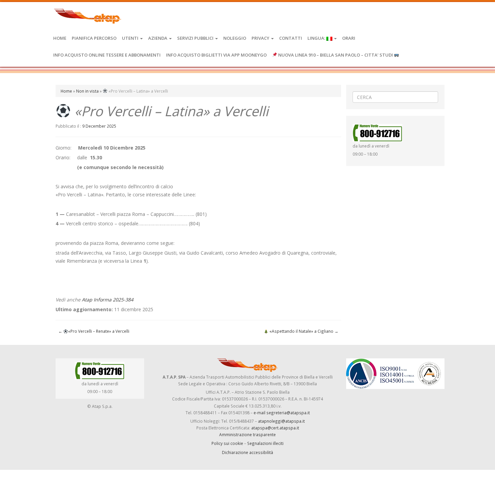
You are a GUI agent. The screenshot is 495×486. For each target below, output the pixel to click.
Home (59, 38)
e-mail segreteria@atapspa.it (282, 412)
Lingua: (316, 38)
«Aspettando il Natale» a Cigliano (303, 331)
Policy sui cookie (227, 443)
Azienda (158, 38)
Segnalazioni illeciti (265, 443)
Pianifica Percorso (94, 38)
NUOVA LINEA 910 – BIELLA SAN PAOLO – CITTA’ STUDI (335, 55)
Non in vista (87, 91)
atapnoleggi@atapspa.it (281, 421)
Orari (348, 38)
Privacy (261, 38)
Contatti (290, 38)
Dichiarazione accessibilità (247, 452)
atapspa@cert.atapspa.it (275, 427)
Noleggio (234, 38)
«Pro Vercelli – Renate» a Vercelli (93, 331)
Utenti (130, 38)
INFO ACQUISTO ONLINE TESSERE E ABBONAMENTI (107, 55)
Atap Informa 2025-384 (107, 299)
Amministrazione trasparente (247, 434)
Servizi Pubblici (195, 38)
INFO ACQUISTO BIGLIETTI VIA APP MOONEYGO (216, 55)
